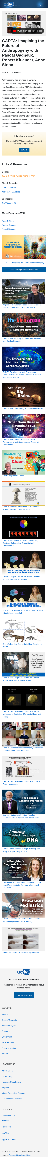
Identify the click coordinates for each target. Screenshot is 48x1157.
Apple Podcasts (9, 1139)
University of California (12, 1099)
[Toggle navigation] (40, 4)
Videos (5, 1014)
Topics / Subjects (9, 1020)
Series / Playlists (9, 1025)
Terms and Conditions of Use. (20, 1155)
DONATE (24, 150)
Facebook (6, 1127)
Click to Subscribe (24, 995)
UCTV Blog (7, 1076)
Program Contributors (11, 1082)
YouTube (6, 1133)
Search (5, 1053)
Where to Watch (9, 1042)
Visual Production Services (13, 1093)
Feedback (6, 1120)
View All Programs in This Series (24, 270)
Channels (6, 1031)
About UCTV (7, 1071)
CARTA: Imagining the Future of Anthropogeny (24, 263)
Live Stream (7, 1037)
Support (5, 1087)
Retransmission (9, 1048)
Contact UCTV (8, 1115)
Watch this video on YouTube (27, 31)
